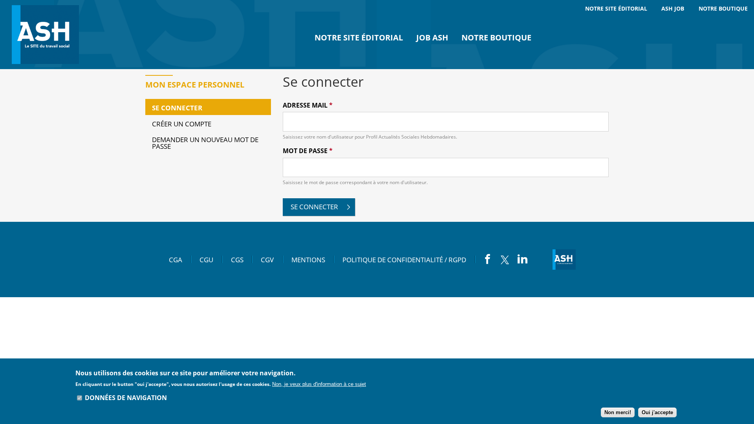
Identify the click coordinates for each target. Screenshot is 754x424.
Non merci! (617, 412)
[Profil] (47, 34)
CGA (175, 259)
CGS (237, 259)
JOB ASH (432, 37)
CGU (206, 259)
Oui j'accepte (657, 412)
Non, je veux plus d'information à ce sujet (319, 384)
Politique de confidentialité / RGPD (404, 259)
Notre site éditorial (359, 37)
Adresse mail (308, 105)
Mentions (308, 259)
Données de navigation (126, 397)
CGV (267, 259)
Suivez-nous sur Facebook (487, 258)
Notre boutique (496, 37)
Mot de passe (308, 151)
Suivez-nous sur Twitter (505, 259)
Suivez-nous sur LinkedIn (522, 258)
